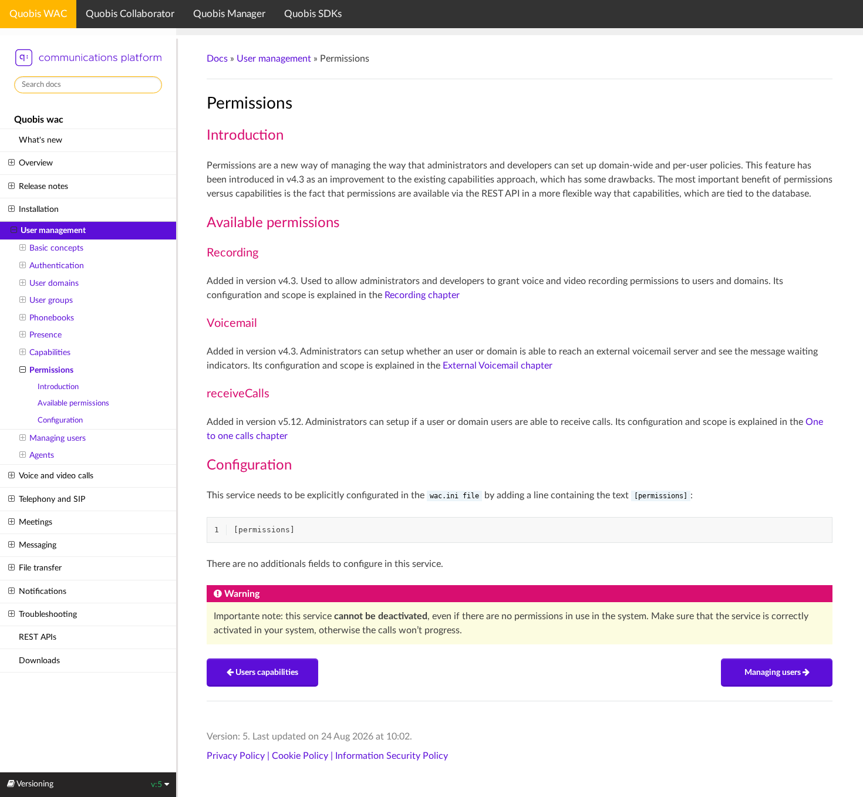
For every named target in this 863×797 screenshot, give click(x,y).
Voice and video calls (56, 475)
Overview (36, 162)
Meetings (35, 522)
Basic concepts (56, 248)
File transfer (40, 567)
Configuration (60, 420)
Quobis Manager (229, 14)
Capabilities (49, 352)
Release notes (43, 186)
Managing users (57, 438)
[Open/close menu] (11, 163)
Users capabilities (266, 672)
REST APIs (37, 637)
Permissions (51, 370)
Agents (41, 455)
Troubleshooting (48, 614)
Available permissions (73, 403)
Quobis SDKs (313, 14)
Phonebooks (51, 317)
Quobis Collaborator (130, 14)
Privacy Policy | (239, 756)
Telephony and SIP (52, 499)
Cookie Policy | (303, 756)
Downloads (39, 660)
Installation (39, 209)
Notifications (42, 591)
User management (53, 230)
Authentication (56, 265)
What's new (40, 140)
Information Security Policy (391, 756)
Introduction (58, 387)
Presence (45, 334)
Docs (217, 58)
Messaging (37, 545)
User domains (54, 283)
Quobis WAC (38, 14)
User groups (51, 300)
